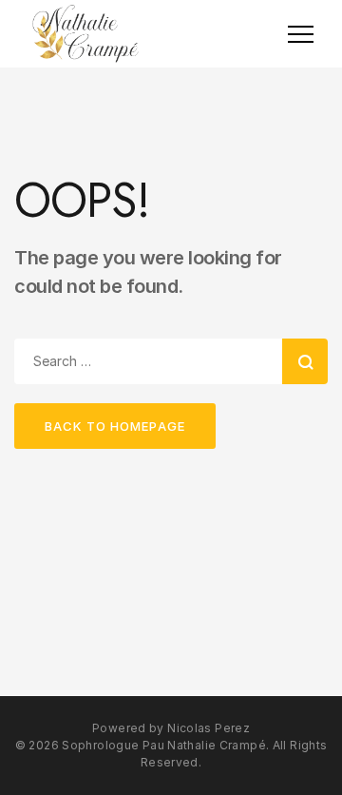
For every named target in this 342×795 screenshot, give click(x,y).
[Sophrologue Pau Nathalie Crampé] (85, 34)
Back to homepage (115, 426)
